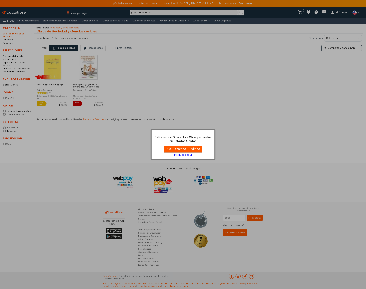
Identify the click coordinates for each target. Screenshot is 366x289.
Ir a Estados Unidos (183, 149)
